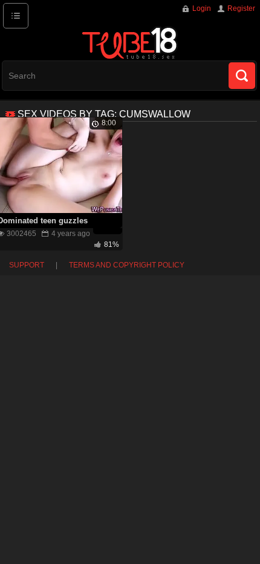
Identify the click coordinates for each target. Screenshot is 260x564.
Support (26, 265)
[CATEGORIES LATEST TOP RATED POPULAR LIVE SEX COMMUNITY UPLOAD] (15, 15)
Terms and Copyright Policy (126, 265)
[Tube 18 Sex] (130, 42)
